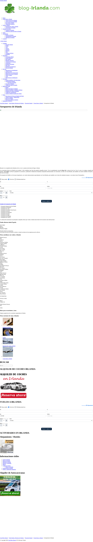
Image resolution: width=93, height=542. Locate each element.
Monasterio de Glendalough (11, 70)
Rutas (4, 94)
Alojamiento (5, 33)
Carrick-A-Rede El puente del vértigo (13, 93)
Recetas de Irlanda (12, 82)
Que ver (4, 69)
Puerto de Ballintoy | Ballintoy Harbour (13, 90)
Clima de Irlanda (6, 459)
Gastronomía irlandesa (10, 81)
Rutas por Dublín (9, 98)
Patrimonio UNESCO (7, 101)
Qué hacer (5, 79)
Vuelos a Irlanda (6, 25)
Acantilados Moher (9, 56)
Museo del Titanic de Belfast (11, 88)
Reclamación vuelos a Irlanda (11, 26)
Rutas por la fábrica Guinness (11, 99)
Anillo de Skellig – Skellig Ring (12, 97)
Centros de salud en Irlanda (11, 85)
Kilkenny (7, 50)
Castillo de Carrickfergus (10, 92)
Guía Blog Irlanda (12, 540)
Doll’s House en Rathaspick (11, 77)
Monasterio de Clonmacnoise (11, 72)
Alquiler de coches (7, 29)
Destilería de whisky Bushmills (12, 91)
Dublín (6, 45)
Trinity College (8, 75)
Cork (6, 47)
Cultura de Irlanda (6, 465)
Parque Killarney (9, 58)
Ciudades (5, 43)
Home (4, 18)
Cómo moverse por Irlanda (11, 20)
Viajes (4, 32)
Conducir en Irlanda (9, 30)
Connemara (7, 63)
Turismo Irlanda (3, 0)
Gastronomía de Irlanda (8, 468)
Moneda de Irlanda (7, 462)
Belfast (6, 87)
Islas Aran (7, 65)
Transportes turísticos (10, 24)
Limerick (7, 49)
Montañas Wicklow (9, 60)
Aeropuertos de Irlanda (10, 27)
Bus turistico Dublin (9, 22)
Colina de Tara (8, 71)
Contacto (5, 38)
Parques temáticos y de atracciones (12, 80)
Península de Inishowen (10, 66)
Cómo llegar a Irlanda (7, 19)
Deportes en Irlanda (9, 83)
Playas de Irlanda (9, 67)
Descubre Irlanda (9, 44)
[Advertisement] (5, 516)
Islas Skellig (8, 59)
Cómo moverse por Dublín (11, 21)
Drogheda (7, 54)
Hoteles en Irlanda (9, 35)
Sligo (6, 52)
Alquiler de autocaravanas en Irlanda (13, 31)
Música (4, 464)
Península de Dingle (9, 64)
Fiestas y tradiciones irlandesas (9, 469)
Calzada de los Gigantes (10, 61)
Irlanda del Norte (6, 86)
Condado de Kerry (9, 53)
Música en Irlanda (9, 467)
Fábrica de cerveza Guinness (11, 74)
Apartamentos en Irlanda (10, 36)
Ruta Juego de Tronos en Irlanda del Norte (14, 96)
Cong (6, 76)
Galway (7, 48)
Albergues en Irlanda (9, 37)
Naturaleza (5, 55)
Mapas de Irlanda (6, 460)
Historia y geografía (7, 463)
